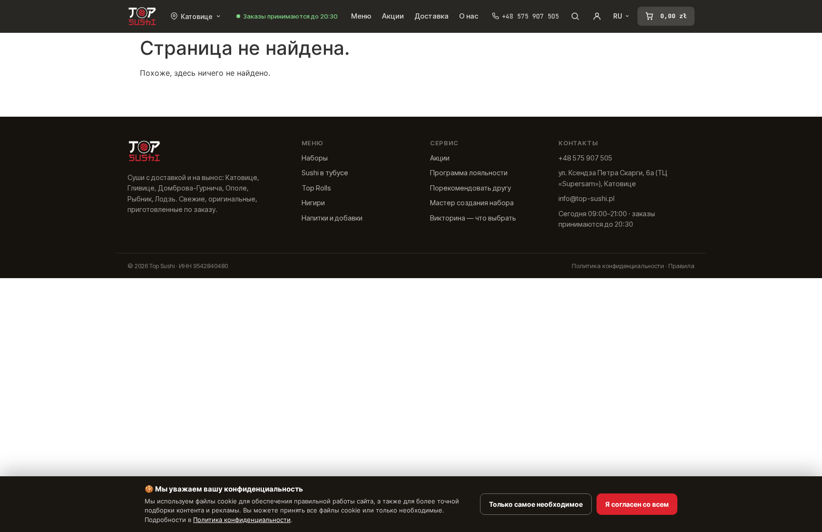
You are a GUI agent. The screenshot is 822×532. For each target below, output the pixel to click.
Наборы (315, 158)
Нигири (313, 203)
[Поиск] (575, 16)
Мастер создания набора (472, 203)
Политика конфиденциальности (618, 266)
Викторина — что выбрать (473, 218)
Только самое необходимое (536, 504)
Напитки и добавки (332, 218)
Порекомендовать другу (470, 188)
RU (617, 16)
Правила (681, 266)
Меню (361, 15)
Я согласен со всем (637, 504)
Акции (393, 15)
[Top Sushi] (142, 16)
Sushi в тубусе (325, 173)
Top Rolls (316, 188)
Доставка (431, 15)
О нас (469, 15)
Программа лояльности (469, 173)
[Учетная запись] (597, 16)
